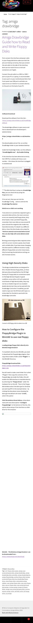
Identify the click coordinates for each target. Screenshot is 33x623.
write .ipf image (24, 591)
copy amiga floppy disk (13, 583)
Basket (25, 618)
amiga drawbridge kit (24, 575)
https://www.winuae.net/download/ (13, 556)
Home (5, 14)
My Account (5, 620)
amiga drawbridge (20, 573)
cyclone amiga (13, 587)
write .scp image (7, 593)
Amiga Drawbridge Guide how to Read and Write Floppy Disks (16, 44)
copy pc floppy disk (10, 585)
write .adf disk (15, 591)
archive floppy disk (19, 577)
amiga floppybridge (7, 577)
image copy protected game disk (15, 589)
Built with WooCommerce (10, 612)
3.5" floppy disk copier (11, 571)
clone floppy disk (10, 581)
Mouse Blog (11, 569)
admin (19, 31)
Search (16, 620)
